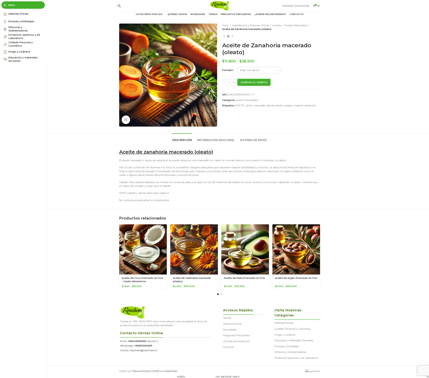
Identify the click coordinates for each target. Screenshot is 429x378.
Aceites (276, 25)
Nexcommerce (142, 371)
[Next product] (232, 37)
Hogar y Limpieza (284, 334)
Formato (227, 70)
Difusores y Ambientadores (290, 352)
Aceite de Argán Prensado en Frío (296, 278)
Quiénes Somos (232, 323)
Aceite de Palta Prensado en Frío (244, 278)
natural (270, 105)
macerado (259, 105)
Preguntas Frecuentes (236, 335)
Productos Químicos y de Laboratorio (296, 357)
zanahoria (310, 105)
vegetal (298, 105)
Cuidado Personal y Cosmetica (292, 328)
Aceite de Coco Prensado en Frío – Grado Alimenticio (142, 280)
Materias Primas (283, 322)
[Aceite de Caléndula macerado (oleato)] (194, 249)
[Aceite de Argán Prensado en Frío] (296, 249)
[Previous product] (224, 37)
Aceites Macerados (296, 25)
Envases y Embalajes (286, 346)
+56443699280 (137, 341)
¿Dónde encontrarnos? (236, 341)
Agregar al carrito (254, 82)
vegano (288, 105)
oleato (279, 105)
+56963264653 (143, 345)
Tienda (227, 317)
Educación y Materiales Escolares (293, 340)
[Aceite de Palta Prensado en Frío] (245, 249)
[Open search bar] (119, 5)
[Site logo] (220, 5)
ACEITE (239, 105)
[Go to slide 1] (218, 294)
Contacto (228, 347)
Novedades (229, 329)
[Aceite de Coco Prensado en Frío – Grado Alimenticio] (143, 249)
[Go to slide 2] (221, 294)
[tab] (182, 138)
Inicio (225, 25)
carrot (248, 105)
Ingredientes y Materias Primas (250, 25)
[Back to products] (228, 37)
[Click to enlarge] (126, 119)
